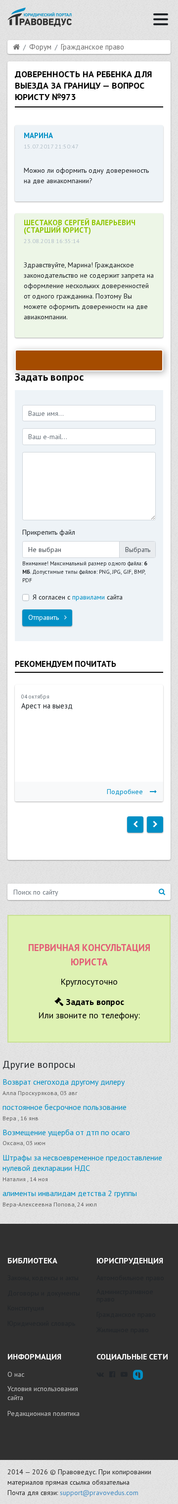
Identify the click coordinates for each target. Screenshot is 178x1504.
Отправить (44, 617)
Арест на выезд (47, 705)
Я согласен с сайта (78, 597)
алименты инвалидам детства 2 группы (69, 1193)
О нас (15, 1374)
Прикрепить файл (48, 532)
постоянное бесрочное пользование (64, 1107)
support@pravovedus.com (99, 1492)
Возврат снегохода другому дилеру (63, 1082)
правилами (88, 597)
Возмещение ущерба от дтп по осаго (66, 1132)
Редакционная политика (43, 1413)
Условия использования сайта (42, 1393)
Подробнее (125, 791)
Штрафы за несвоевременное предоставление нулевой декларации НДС (82, 1163)
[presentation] (135, 824)
